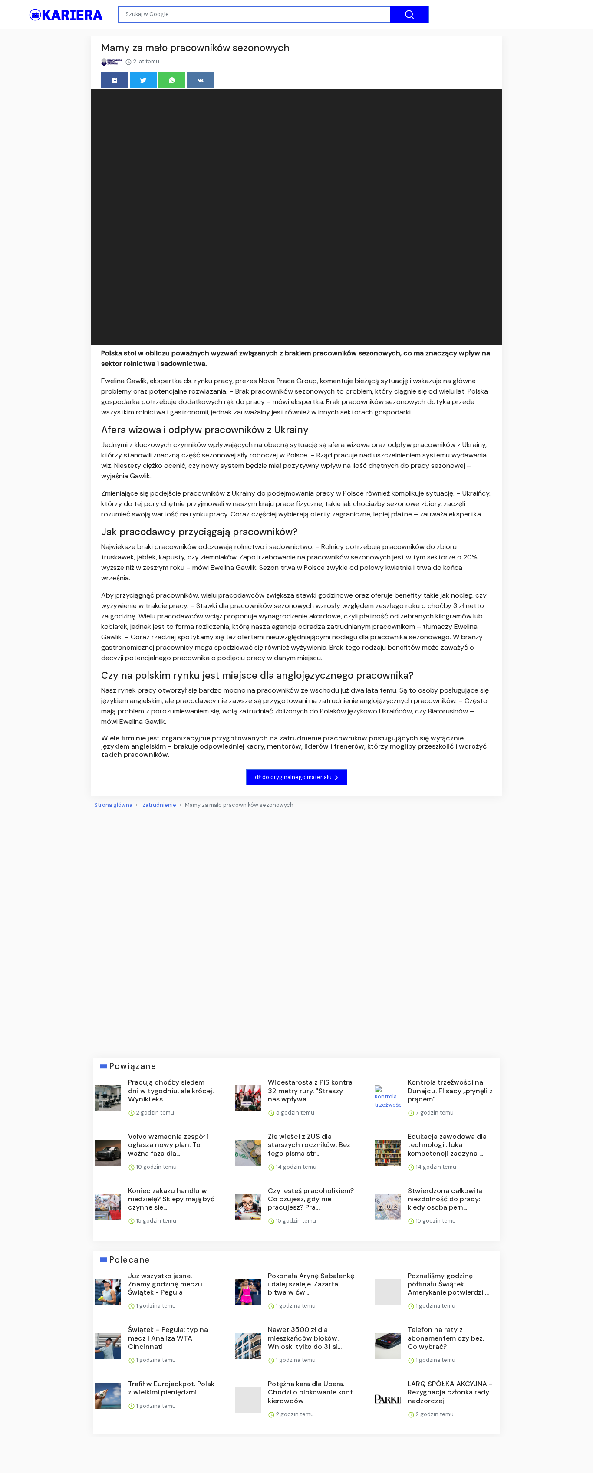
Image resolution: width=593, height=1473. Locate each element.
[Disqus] (296, 929)
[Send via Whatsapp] (172, 80)
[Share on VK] (200, 80)
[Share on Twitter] (143, 80)
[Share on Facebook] (114, 80)
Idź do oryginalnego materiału (293, 777)
